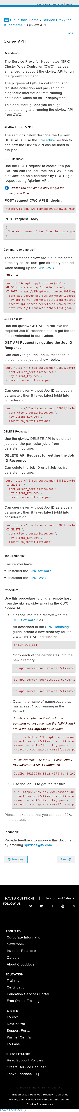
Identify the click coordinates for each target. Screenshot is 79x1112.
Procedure (46, 139)
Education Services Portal (28, 993)
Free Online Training (23, 1000)
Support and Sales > (59, 898)
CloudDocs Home (24, 19)
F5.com (38, 5)
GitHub (46, 5)
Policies (35, 1094)
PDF (70, 33)
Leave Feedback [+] (23, 1073)
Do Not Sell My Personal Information (45, 1099)
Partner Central (19, 1037)
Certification (17, 987)
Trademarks (19, 1094)
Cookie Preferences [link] (40, 1104)
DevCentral (16, 1023)
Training (13, 980)
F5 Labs (13, 1043)
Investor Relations (21, 950)
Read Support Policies (25, 1060)
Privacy (48, 1094)
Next (65, 859)
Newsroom (15, 943)
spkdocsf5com (38, 844)
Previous (16, 859)
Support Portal (19, 1030)
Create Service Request (26, 1066)
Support (69, 5)
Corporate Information (24, 937)
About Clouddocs (21, 964)
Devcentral (57, 5)
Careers (13, 957)
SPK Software (24, 619)
